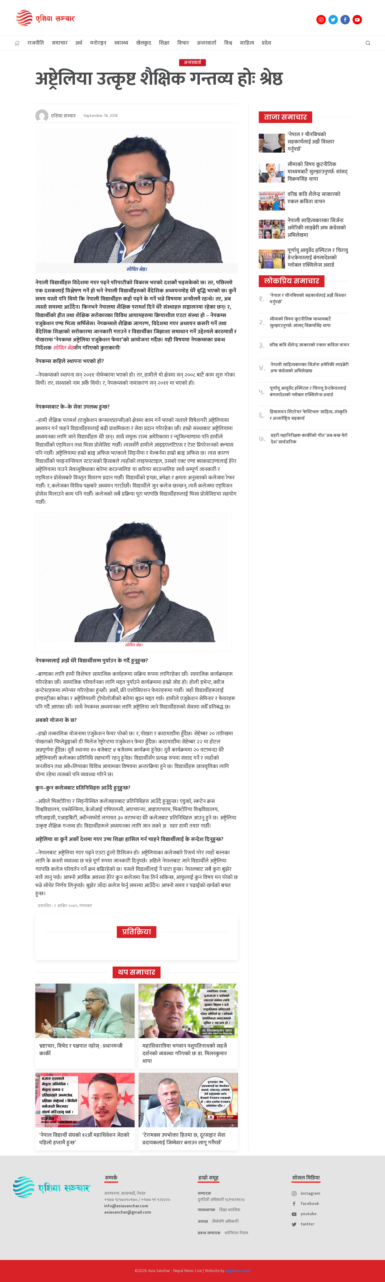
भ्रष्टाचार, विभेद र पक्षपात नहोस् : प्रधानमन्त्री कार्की (81, 1050)
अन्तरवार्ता (206, 43)
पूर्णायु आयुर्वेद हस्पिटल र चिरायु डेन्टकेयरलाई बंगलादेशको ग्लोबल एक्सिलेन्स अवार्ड (318, 258)
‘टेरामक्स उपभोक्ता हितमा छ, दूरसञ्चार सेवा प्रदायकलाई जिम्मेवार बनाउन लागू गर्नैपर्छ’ (184, 1139)
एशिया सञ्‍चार (63, 116)
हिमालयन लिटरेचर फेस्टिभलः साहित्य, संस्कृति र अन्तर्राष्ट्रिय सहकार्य (308, 415)
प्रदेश (266, 43)
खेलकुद (143, 43)
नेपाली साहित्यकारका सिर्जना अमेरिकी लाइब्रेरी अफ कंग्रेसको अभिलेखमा (317, 228)
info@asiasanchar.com (126, 1206)
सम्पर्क (111, 1177)
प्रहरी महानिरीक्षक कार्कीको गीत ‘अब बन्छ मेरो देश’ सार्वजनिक (309, 438)
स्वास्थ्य (121, 43)
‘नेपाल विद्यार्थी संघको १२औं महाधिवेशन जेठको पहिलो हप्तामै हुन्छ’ (84, 1139)
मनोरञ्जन (98, 43)
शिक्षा (164, 43)
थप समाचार (136, 972)
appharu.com (238, 1270)
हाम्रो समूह (209, 1177)
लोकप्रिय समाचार (291, 281)
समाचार (60, 43)
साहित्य (247, 43)
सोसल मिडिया (306, 1177)
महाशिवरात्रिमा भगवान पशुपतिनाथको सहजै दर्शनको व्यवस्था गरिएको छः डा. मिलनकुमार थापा (184, 1054)
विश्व (228, 43)
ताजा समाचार (285, 117)
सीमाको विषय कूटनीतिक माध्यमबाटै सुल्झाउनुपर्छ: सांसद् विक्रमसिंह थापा (318, 172)
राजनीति (36, 43)
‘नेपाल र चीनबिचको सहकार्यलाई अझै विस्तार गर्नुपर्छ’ (311, 142)
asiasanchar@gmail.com (127, 1212)
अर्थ (78, 43)
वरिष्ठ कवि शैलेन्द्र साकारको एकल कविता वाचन (314, 198)
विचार (183, 43)
